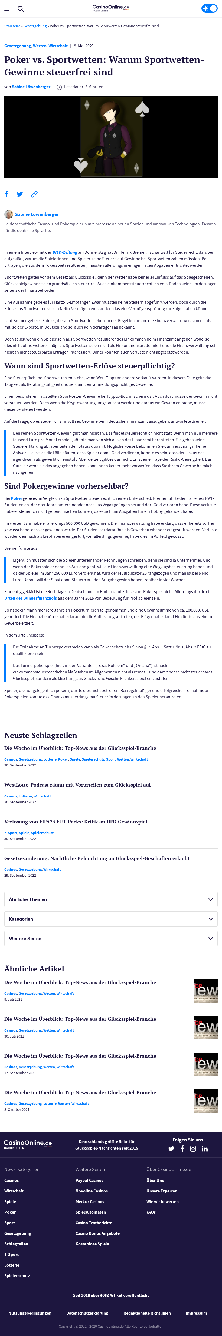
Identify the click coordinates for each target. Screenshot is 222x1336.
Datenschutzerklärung (87, 1313)
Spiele (75, 759)
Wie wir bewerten (162, 1201)
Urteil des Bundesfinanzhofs (30, 598)
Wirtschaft (58, 46)
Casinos (10, 759)
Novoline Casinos (92, 1191)
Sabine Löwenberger (31, 87)
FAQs (151, 1212)
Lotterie (50, 759)
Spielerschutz (93, 759)
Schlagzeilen (16, 1244)
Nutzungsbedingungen (29, 1313)
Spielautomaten (91, 1212)
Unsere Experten (161, 1191)
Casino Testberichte (94, 1223)
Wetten (40, 46)
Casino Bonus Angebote (98, 1233)
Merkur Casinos (90, 1201)
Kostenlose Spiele (92, 1244)
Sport (111, 759)
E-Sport (10, 832)
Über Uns (155, 1180)
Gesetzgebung (35, 25)
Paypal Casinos (89, 1180)
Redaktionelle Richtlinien (147, 1313)
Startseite (12, 25)
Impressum (196, 1313)
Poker (16, 498)
